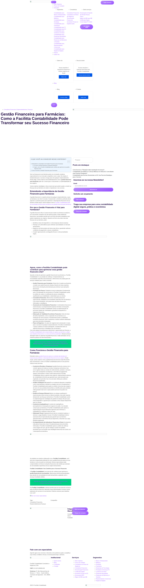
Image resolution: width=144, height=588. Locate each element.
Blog (55, 83)
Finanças (30, 109)
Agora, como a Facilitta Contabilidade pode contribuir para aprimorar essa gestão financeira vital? (51, 168)
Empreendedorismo (21, 109)
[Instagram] (36, 582)
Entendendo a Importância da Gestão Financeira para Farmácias (47, 163)
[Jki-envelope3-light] (48, 582)
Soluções (56, 7)
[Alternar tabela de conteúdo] (68, 161)
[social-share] (61, 503)
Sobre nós (56, 54)
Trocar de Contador (59, 6)
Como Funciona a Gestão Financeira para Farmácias (44, 170)
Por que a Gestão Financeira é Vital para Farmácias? (45, 165)
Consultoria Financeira (10, 109)
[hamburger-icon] (53, 2)
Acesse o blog (63, 97)
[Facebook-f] (40, 582)
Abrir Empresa (58, 4)
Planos (56, 52)
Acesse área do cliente (84, 75)
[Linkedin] (44, 582)
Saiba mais (64, 76)
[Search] (90, 160)
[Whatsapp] (32, 582)
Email (75, 183)
